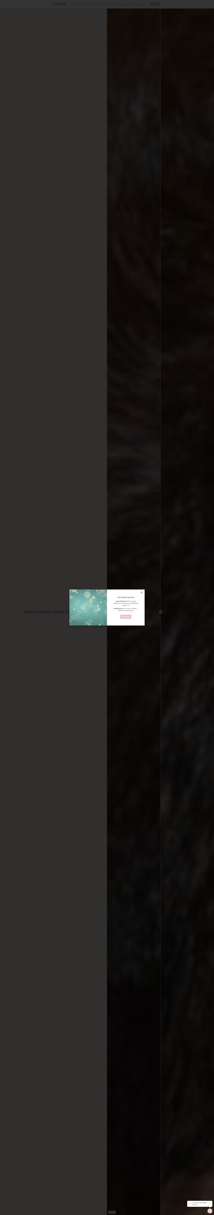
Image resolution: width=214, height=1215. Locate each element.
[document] (107, 607)
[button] (141, 592)
